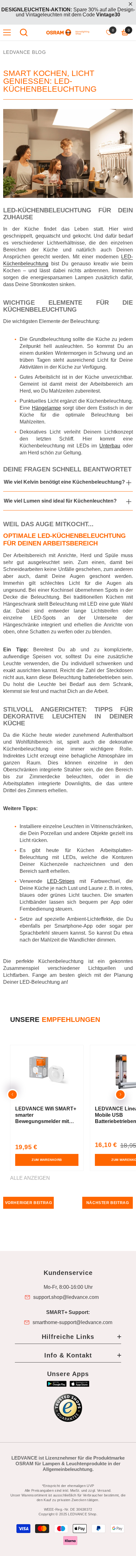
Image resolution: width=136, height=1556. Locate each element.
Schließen (130, 4)
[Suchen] (24, 32)
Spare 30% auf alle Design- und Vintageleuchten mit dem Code (68, 12)
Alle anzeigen (30, 1178)
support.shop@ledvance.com (66, 1297)
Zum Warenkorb (47, 1159)
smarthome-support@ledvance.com (72, 1322)
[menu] (7, 32)
